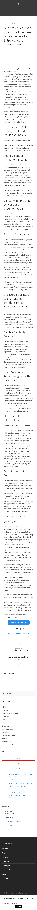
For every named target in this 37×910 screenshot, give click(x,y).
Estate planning (7, 726)
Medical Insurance (8, 735)
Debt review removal (9, 723)
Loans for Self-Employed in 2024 (18, 657)
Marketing (6, 732)
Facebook (11, 633)
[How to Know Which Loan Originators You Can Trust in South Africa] (4, 786)
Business (18, 44)
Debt (3, 720)
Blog (3, 853)
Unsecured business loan (18, 622)
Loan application (8, 729)
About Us (5, 849)
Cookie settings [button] (28, 903)
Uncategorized (7, 745)
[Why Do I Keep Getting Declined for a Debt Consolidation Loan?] (4, 795)
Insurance (5, 874)
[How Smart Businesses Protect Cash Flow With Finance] (4, 776)
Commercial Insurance (10, 713)
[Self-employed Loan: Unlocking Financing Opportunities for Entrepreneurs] (18, 56)
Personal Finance (8, 738)
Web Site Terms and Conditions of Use (18, 893)
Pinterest (25, 633)
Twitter (18, 633)
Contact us (5, 861)
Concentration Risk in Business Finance (19, 651)
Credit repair (6, 716)
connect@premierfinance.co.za (15, 821)
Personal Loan (7, 742)
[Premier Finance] (18, 4)
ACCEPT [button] (18, 907)
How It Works (6, 870)
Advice (4, 707)
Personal (5, 878)
